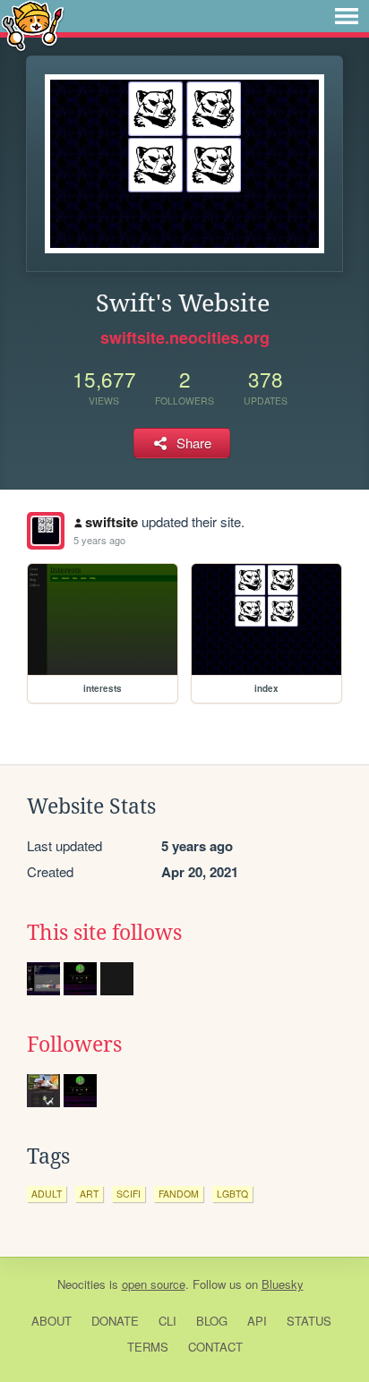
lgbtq (232, 1193)
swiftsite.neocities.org (185, 337)
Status (309, 1320)
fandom (179, 1193)
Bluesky (283, 1283)
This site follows (104, 932)
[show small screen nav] (346, 16)
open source (153, 1283)
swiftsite (111, 522)
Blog (211, 1320)
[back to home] (32, 24)
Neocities (81, 1283)
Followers (74, 1044)
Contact (215, 1346)
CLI (167, 1320)
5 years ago (99, 540)
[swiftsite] (45, 531)
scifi (128, 1193)
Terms (147, 1346)
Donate (115, 1320)
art (89, 1193)
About (51, 1320)
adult (46, 1193)
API (257, 1320)
